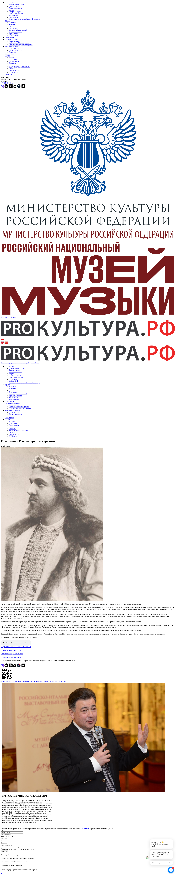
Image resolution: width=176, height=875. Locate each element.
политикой (85, 829)
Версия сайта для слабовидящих (12, 657)
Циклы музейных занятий (18, 30)
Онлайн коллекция (15, 50)
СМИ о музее (13, 72)
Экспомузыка (9, 54)
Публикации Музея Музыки (19, 43)
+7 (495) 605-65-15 (7, 83)
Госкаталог (13, 52)
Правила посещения (16, 13)
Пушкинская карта (15, 8)
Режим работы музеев (16, 4)
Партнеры (12, 65)
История (12, 57)
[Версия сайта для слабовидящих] (40, 363)
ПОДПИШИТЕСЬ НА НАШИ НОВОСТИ (16, 647)
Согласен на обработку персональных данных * (20, 849)
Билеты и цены (14, 6)
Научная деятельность (12, 39)
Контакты (8, 74)
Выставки (12, 23)
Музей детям (13, 34)
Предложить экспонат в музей (18, 363)
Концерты (12, 24)
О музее (7, 56)
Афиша (7, 21)
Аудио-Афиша (14, 35)
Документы (13, 59)
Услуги (11, 10)
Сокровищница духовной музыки (20, 45)
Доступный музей (15, 12)
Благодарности (14, 70)
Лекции (11, 26)
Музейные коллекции (12, 46)
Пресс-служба (14, 61)
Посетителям (9, 2)
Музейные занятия (15, 32)
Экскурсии (13, 28)
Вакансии (12, 63)
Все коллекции (14, 48)
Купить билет (5, 317)
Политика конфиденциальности (12, 654)
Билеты (13, 317)
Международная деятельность (19, 67)
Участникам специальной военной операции (24, 19)
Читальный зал (14, 15)
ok (1, 873)
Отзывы (12, 68)
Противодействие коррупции (11, 650)
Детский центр (10, 37)
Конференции (14, 41)
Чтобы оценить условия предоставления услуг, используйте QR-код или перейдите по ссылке (33, 681)
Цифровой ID (13, 17)
